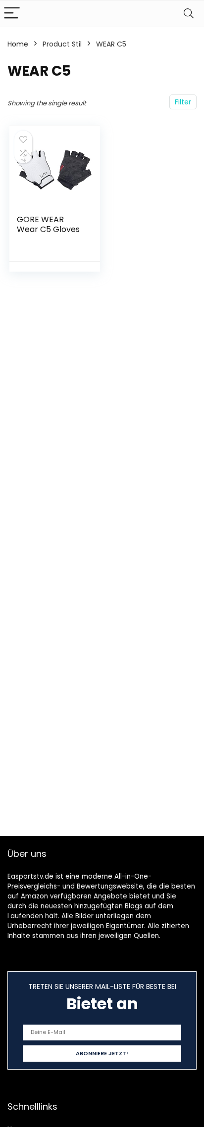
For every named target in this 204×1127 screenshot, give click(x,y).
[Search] (189, 13)
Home (17, 44)
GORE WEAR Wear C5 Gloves (48, 224)
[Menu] (12, 13)
